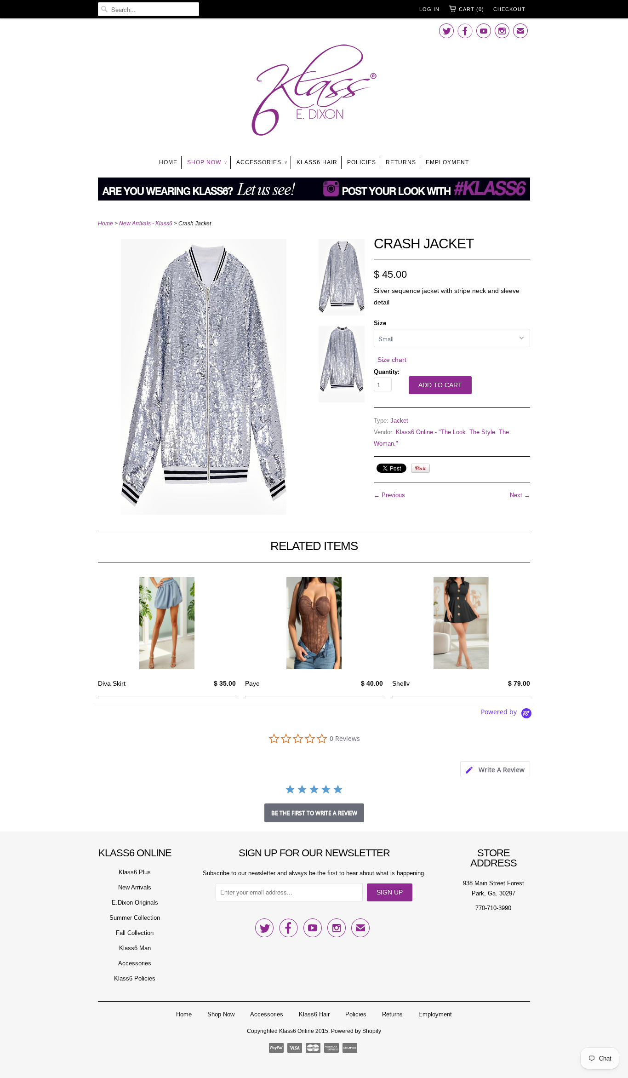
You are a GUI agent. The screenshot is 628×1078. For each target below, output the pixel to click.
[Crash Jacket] (203, 512)
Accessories (261, 162)
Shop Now (207, 162)
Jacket (399, 420)
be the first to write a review (314, 813)
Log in (429, 9)
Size (380, 323)
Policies (361, 162)
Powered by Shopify (356, 1031)
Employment (447, 162)
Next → (520, 495)
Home (168, 162)
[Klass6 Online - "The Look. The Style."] (314, 92)
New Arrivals (134, 887)
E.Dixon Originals (135, 902)
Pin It (420, 468)
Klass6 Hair (317, 162)
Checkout (509, 9)
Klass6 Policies (134, 978)
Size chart (391, 359)
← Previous (389, 495)
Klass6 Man (135, 948)
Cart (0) (471, 9)
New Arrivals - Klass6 (145, 223)
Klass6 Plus (135, 872)
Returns (401, 162)
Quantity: (387, 371)
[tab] (495, 769)
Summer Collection (134, 917)
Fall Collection (135, 932)
